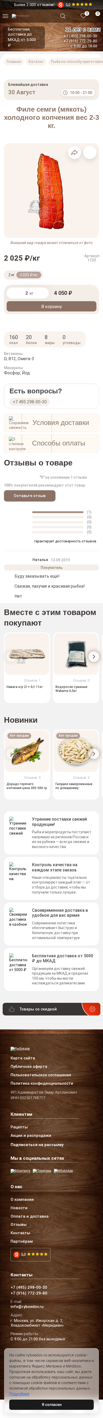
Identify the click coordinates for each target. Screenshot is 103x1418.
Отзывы (19, 1225)
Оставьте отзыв (30, 495)
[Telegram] (42, 1171)
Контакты (20, 1233)
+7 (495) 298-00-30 (80, 36)
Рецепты (19, 1127)
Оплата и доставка (30, 1216)
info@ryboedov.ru (27, 1307)
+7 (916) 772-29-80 (80, 41)
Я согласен (52, 1404)
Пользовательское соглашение (41, 1075)
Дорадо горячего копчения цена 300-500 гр (27, 786)
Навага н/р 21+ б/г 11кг (25, 687)
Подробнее (19, 1393)
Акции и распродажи (31, 1136)
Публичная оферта (29, 1067)
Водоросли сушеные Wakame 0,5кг (71, 689)
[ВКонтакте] (20, 1171)
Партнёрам (22, 1241)
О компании (22, 1200)
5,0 (23, 1254)
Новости (19, 1208)
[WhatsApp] (63, 1171)
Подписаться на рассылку (37, 1144)
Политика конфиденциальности (42, 1084)
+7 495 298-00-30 (30, 401)
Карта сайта (23, 1058)
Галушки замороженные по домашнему (73, 786)
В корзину (51, 306)
